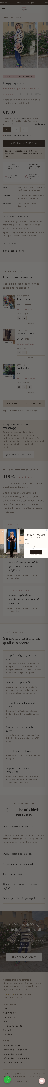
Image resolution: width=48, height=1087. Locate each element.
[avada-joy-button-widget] (42, 1081)
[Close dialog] (46, 529)
